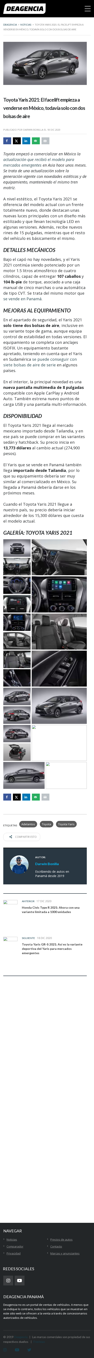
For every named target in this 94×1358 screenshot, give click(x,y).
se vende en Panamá (22, 298)
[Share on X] (17, 140)
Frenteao (39, 1341)
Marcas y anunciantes (65, 1253)
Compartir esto (25, 837)
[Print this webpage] (45, 140)
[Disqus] (45, 1047)
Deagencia (21, 1337)
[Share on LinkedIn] (26, 140)
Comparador (15, 1246)
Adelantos (28, 824)
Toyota (46, 824)
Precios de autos (61, 1239)
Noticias (12, 1239)
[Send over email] (36, 140)
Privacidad (14, 1253)
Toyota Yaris (66, 824)
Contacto (56, 1246)
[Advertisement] (47, 1153)
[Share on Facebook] (7, 140)
